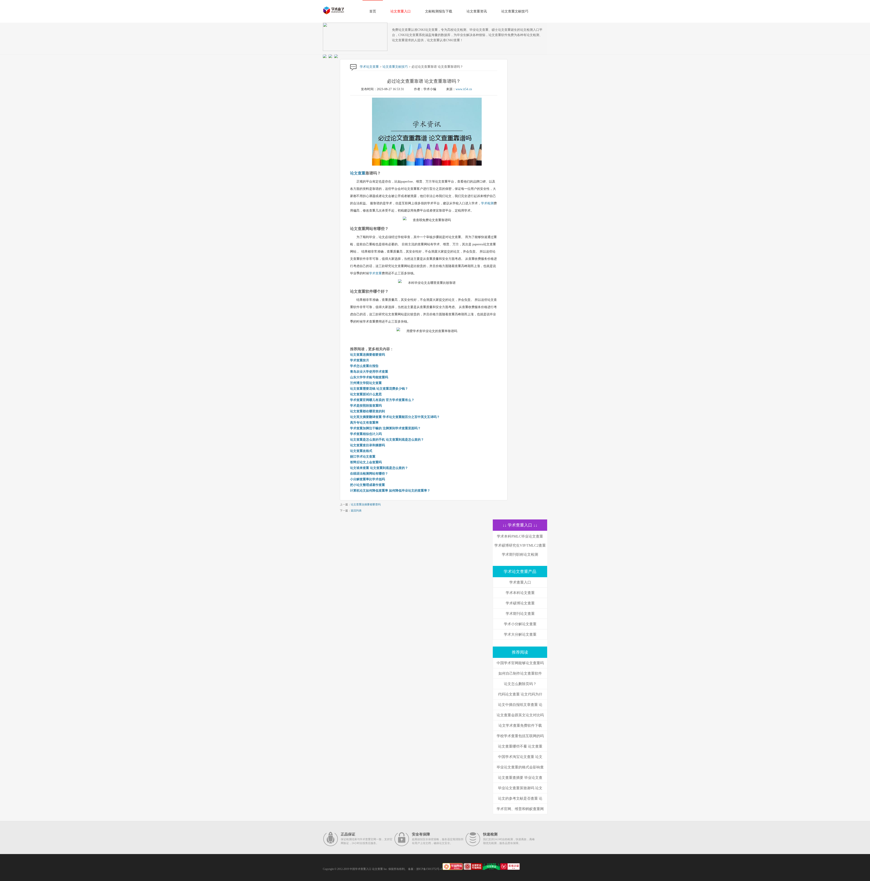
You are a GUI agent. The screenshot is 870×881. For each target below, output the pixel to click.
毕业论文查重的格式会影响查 (520, 767)
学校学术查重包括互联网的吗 (520, 736)
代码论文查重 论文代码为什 (520, 694)
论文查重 (357, 173)
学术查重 (375, 273)
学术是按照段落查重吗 (366, 405)
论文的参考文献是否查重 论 (520, 798)
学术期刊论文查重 (520, 613)
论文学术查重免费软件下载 (520, 725)
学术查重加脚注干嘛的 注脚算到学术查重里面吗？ (385, 428)
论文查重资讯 (476, 11)
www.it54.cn (464, 89)
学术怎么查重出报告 (364, 366)
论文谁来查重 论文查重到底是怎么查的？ (379, 468)
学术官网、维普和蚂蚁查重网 (520, 809)
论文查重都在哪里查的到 (367, 411)
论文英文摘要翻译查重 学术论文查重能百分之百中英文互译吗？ (395, 417)
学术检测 (487, 203)
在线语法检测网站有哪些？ (369, 473)
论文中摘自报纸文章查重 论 (520, 705)
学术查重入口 (520, 582)
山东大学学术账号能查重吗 (369, 377)
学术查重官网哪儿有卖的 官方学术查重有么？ (382, 400)
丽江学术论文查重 (362, 456)
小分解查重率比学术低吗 (367, 479)
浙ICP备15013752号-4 (429, 869)
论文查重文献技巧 (514, 11)
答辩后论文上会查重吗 (366, 462)
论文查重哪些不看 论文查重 (520, 746)
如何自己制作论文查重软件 (520, 673)
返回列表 (356, 510)
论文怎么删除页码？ (520, 684)
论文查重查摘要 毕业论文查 (520, 778)
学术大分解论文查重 (520, 634)
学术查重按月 (359, 360)
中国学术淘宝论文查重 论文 (520, 757)
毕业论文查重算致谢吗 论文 (520, 788)
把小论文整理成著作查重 (367, 485)
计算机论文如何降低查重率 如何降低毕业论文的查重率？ (390, 490)
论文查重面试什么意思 (366, 394)
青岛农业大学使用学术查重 (369, 371)
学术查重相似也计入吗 (366, 434)
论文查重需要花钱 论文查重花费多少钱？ (379, 388)
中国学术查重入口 (360, 869)
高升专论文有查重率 (364, 422)
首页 (372, 11)
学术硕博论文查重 (520, 603)
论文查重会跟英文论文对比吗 (520, 715)
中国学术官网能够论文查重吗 (520, 663)
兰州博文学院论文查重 (366, 383)
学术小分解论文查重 (520, 624)
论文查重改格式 (361, 451)
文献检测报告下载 (438, 11)
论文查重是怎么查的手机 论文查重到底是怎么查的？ (387, 439)
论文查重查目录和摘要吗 (367, 445)
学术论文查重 (369, 66)
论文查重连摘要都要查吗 (367, 354)
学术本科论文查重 (520, 593)
